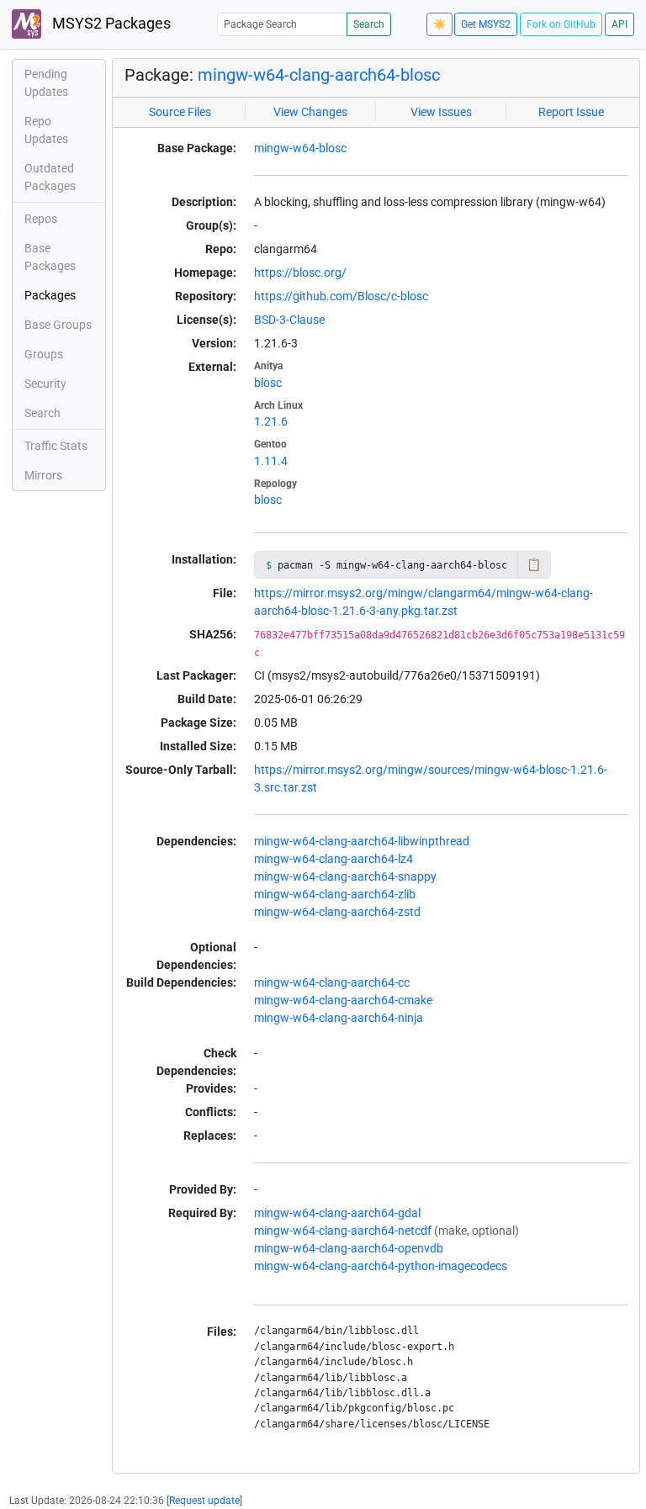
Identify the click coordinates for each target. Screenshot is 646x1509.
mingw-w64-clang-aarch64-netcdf (343, 1230)
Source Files (180, 112)
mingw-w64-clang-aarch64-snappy (345, 876)
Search (368, 24)
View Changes (310, 112)
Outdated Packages (50, 177)
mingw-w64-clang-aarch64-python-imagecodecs (380, 1266)
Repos (40, 218)
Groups (43, 354)
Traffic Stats (55, 446)
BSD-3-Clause (289, 319)
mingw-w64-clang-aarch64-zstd (337, 912)
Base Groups (58, 324)
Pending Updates (46, 82)
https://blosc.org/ (300, 272)
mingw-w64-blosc (300, 148)
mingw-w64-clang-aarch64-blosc (319, 75)
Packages (50, 295)
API (619, 24)
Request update (204, 1500)
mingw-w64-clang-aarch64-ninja (338, 1018)
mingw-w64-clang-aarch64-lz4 (333, 859)
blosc (268, 382)
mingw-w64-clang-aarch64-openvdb (348, 1248)
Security (45, 383)
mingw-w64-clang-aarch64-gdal (337, 1213)
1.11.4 (271, 461)
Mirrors (43, 475)
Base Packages (50, 257)
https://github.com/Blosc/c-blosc (341, 296)
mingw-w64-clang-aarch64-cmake (343, 1000)
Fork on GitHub (561, 24)
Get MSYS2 (486, 24)
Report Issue (571, 112)
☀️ (439, 24)
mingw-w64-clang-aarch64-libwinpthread (361, 841)
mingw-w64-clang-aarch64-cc (332, 982)
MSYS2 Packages (110, 23)
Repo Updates (46, 130)
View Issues (441, 112)
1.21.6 (271, 421)
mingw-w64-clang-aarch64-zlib (335, 894)
